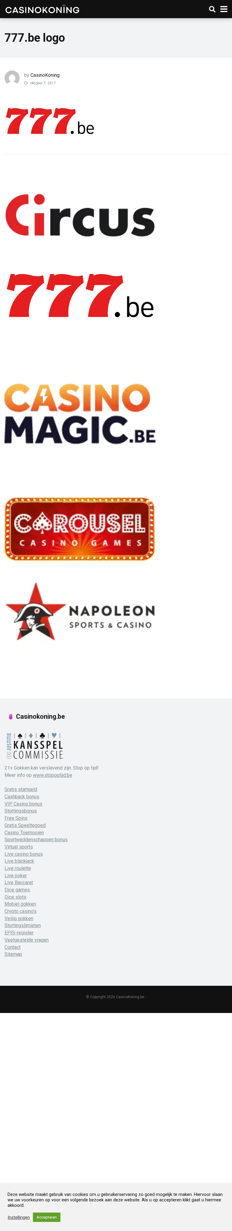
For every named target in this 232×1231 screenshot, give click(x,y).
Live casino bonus (24, 854)
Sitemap (13, 954)
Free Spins (16, 818)
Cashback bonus (22, 796)
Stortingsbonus (21, 811)
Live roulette (18, 868)
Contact (13, 947)
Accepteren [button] (47, 1217)
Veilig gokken (19, 918)
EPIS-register (19, 933)
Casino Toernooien (24, 832)
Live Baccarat (19, 882)
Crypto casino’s (21, 911)
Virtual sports (19, 847)
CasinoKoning (45, 75)
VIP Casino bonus (23, 804)
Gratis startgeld (21, 789)
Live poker (16, 875)
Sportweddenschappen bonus (36, 839)
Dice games (17, 890)
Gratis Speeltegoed (25, 825)
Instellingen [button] (19, 1217)
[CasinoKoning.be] (42, 8)
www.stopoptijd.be (52, 775)
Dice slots (15, 897)
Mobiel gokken (20, 904)
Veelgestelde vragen (27, 940)
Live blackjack (19, 861)
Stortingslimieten (23, 925)
